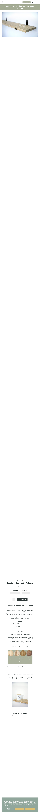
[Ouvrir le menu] (37, 2)
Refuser (30, 808)
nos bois (24, 668)
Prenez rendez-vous (26, 2)
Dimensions (15, 590)
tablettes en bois (16, 614)
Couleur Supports (25, 590)
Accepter (19, 808)
